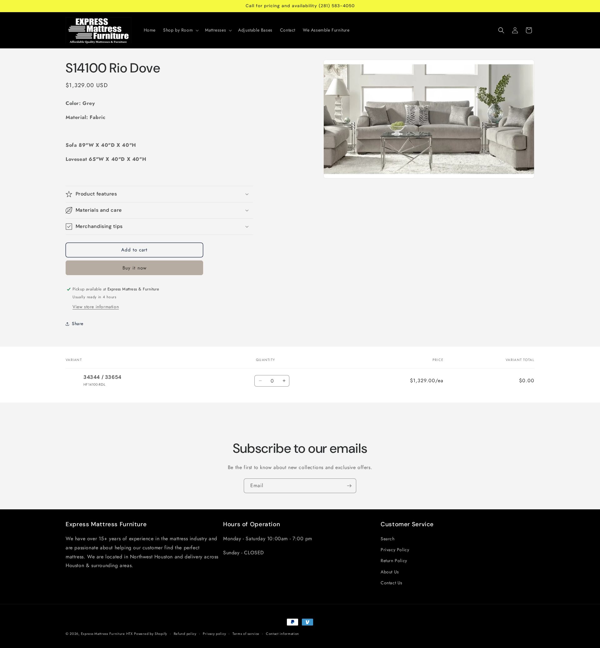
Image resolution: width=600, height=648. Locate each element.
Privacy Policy (395, 550)
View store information (95, 307)
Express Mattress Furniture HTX (107, 633)
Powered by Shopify (150, 633)
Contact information (282, 633)
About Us (390, 572)
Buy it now (134, 268)
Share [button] (77, 323)
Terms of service (245, 633)
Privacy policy (214, 633)
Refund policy (185, 633)
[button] (180, 30)
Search (388, 539)
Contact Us (391, 583)
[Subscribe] (349, 485)
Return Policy (394, 560)
